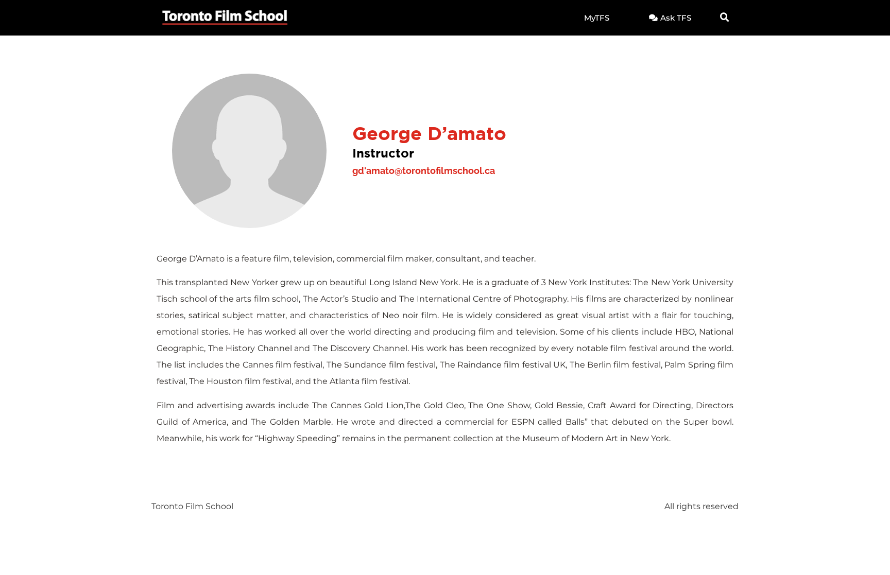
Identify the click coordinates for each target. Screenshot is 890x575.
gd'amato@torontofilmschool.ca (423, 170)
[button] (724, 17)
